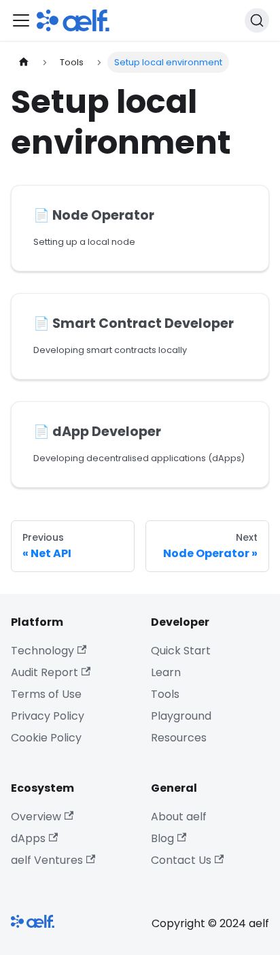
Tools (165, 694)
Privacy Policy (47, 716)
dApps (28, 838)
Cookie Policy (46, 737)
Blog (162, 838)
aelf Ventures (47, 860)
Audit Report (44, 672)
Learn (166, 672)
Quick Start (181, 650)
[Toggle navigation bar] (21, 20)
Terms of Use (46, 694)
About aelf (179, 816)
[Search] (257, 20)
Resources (179, 737)
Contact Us (181, 860)
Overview (36, 816)
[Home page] (24, 62)
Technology (42, 650)
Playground (181, 716)
